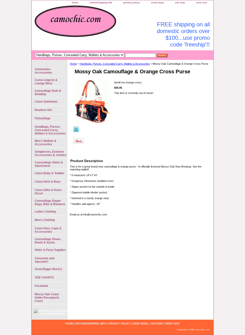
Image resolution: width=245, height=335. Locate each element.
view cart (201, 2)
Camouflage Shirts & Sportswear (49, 164)
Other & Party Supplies (50, 250)
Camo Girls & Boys (48, 181)
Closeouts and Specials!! (44, 260)
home (75, 2)
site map (180, 2)
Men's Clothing (45, 220)
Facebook (41, 286)
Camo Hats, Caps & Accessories (48, 230)
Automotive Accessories (43, 71)
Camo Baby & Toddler (49, 173)
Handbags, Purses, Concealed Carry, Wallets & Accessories (115, 63)
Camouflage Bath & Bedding (48, 92)
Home (73, 63)
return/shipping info (100, 2)
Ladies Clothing (45, 211)
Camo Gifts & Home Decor (48, 191)
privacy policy (131, 2)
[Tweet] (76, 131)
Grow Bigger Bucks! (48, 269)
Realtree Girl (43, 110)
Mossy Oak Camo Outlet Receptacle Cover (47, 298)
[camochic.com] (91, 24)
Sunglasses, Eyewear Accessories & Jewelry (51, 153)
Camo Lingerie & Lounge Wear (46, 81)
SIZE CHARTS (44, 277)
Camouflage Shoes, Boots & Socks (48, 240)
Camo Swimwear (46, 101)
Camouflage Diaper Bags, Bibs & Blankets (50, 202)
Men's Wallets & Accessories (45, 142)
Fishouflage (42, 118)
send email (157, 2)
